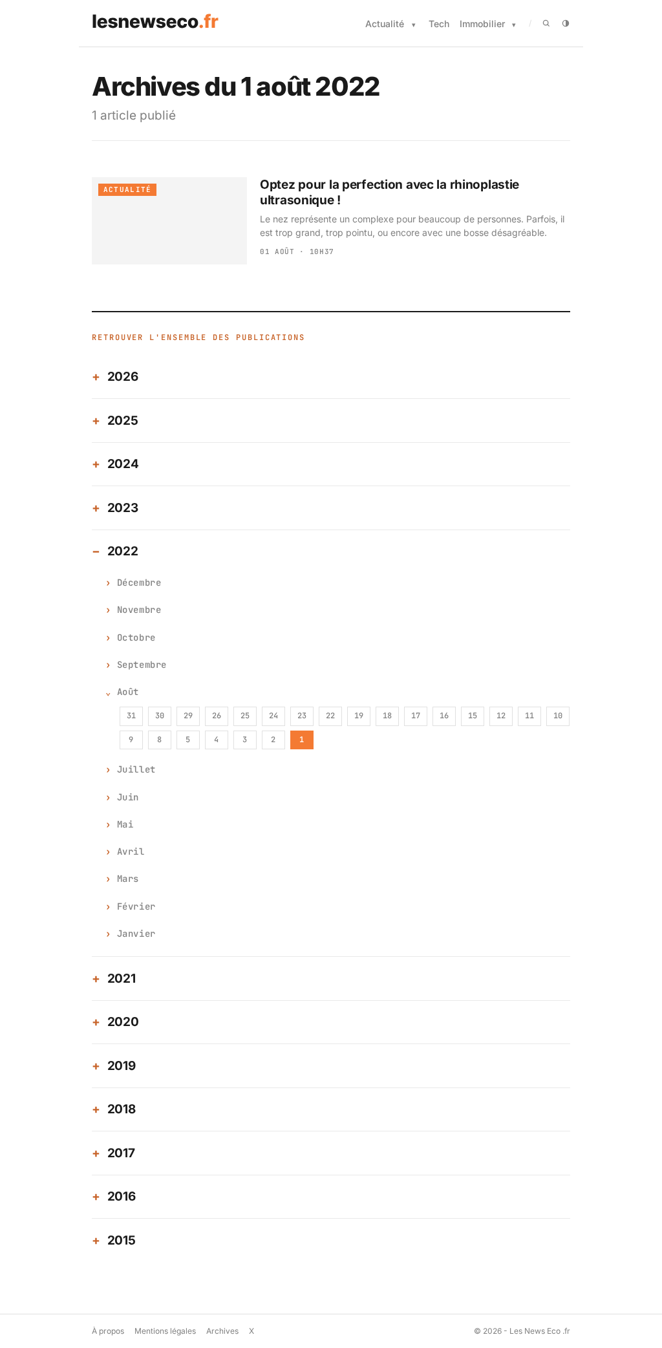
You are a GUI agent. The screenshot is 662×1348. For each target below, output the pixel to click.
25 (245, 716)
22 (330, 716)
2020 (123, 1021)
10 (557, 716)
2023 (122, 507)
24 (273, 716)
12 (501, 716)
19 (358, 716)
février (136, 906)
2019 (121, 1065)
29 (188, 716)
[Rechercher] (546, 23)
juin (128, 797)
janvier (136, 933)
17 (415, 716)
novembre (139, 609)
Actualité (384, 23)
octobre (136, 637)
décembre (139, 582)
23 (301, 716)
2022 (122, 551)
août (128, 692)
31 (131, 716)
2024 (123, 463)
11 (529, 716)
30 (159, 716)
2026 (122, 376)
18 (387, 716)
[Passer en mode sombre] (565, 23)
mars (128, 878)
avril (131, 851)
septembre (142, 664)
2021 (121, 978)
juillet (136, 769)
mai (125, 824)
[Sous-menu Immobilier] (513, 24)
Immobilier (482, 23)
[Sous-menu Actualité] (413, 24)
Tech (439, 23)
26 (216, 716)
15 (472, 716)
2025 (122, 420)
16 (444, 716)
